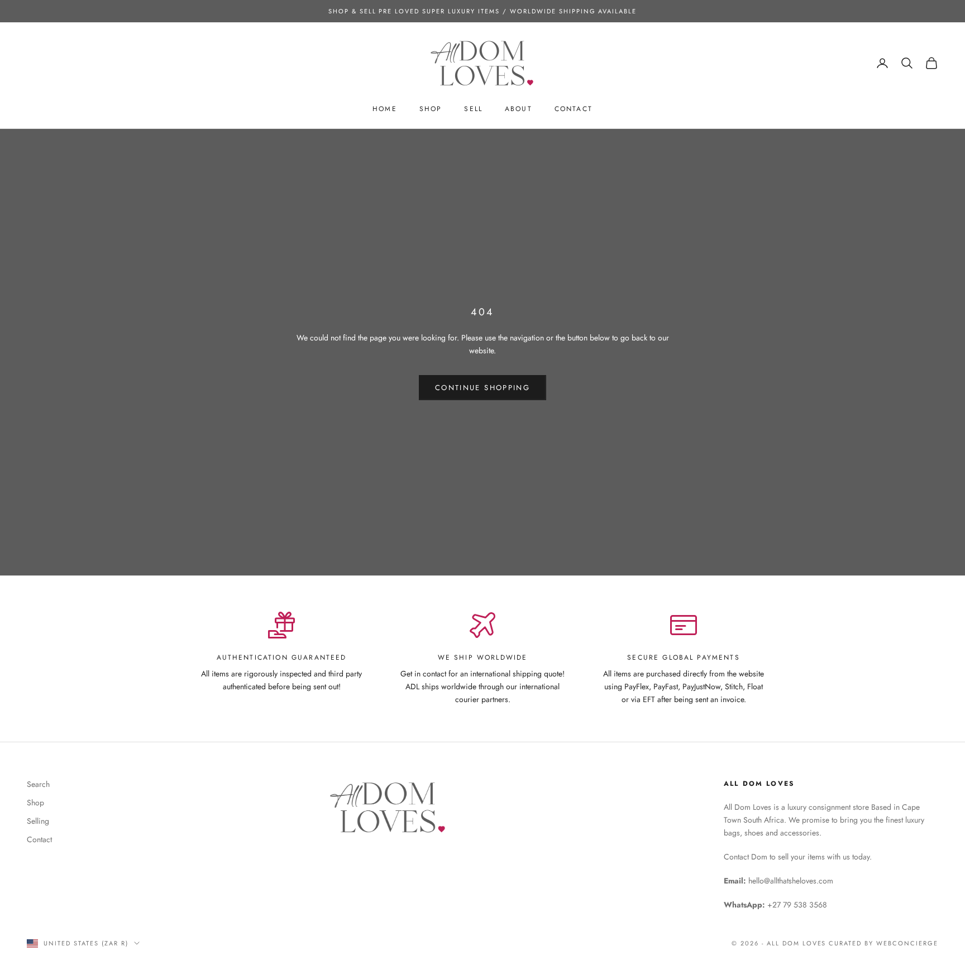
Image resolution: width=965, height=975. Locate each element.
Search (38, 784)
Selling (38, 821)
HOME (384, 109)
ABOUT (518, 109)
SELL (473, 109)
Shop (35, 802)
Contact (39, 839)
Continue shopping (482, 387)
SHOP (430, 109)
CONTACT (574, 109)
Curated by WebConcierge (883, 943)
